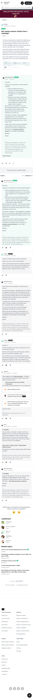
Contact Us (4, 674)
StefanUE (8, 540)
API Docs (18, 648)
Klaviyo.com (4, 615)
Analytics (4, 19)
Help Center (5, 624)
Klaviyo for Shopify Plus (22, 618)
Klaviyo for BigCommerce (22, 621)
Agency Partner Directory (8, 645)
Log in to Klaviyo (6, 618)
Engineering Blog (6, 668)
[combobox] (16, 7)
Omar (5, 424)
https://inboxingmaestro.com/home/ (18, 481)
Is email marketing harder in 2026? (10, 565)
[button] (2, 3)
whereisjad (8, 521)
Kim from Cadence (10, 526)
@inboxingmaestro (18, 376)
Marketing (3, 562)
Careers (4, 665)
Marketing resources (7, 627)
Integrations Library (6, 648)
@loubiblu (6, 429)
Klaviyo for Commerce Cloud (23, 624)
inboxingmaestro (9, 77)
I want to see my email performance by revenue (14, 549)
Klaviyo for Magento (21, 627)
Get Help (18, 651)
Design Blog (5, 671)
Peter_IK (8, 531)
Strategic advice (5, 558)
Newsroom (4, 662)
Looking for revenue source (8, 560)
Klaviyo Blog (5, 621)
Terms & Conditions (10, 585)
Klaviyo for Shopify (21, 615)
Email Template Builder (22, 645)
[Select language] (22, 3)
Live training (5, 630)
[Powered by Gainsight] (16, 581)
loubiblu (6, 24)
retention (6, 371)
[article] (16, 214)
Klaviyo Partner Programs (8, 641)
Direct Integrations (20, 634)
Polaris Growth (13, 445)
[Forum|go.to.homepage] (7, 3)
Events (18, 641)
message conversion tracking (9, 224)
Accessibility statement (22, 585)
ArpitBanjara (9, 536)
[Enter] (2, 7)
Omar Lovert (5, 445)
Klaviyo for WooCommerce (23, 630)
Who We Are (5, 659)
